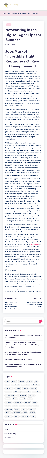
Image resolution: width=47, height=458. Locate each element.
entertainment (22, 395)
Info (8, 25)
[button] (40, 321)
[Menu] (43, 5)
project (36, 406)
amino (14, 381)
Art (36, 381)
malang (8, 406)
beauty (18, 388)
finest (15, 399)
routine (24, 409)
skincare (32, 409)
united (16, 416)
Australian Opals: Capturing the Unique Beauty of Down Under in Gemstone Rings (22, 353)
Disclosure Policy (10, 434)
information (18, 402)
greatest (22, 399)
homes (30, 399)
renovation (9, 409)
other (22, 406)
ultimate (32, 412)
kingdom (27, 402)
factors (8, 399)
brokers (25, 388)
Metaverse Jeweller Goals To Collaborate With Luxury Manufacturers (22, 365)
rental (17, 409)
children (17, 392)
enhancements (10, 395)
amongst (21, 381)
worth (33, 416)
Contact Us (8, 438)
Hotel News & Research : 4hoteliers (18, 359)
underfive (8, 416)
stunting (8, 412)
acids (7, 381)
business (33, 388)
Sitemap (7, 429)
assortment (15, 385)
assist (7, 385)
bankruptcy (9, 388)
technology (17, 412)
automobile (25, 385)
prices (28, 406)
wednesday (25, 416)
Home (4, 13)
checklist (8, 392)
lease (34, 402)
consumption (26, 392)
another (29, 381)
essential (31, 395)
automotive (35, 385)
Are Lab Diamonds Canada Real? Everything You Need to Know (23, 336)
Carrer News (35, 244)
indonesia (8, 402)
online (15, 406)
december (36, 392)
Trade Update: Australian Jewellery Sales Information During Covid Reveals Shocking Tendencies (21, 345)
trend (25, 412)
